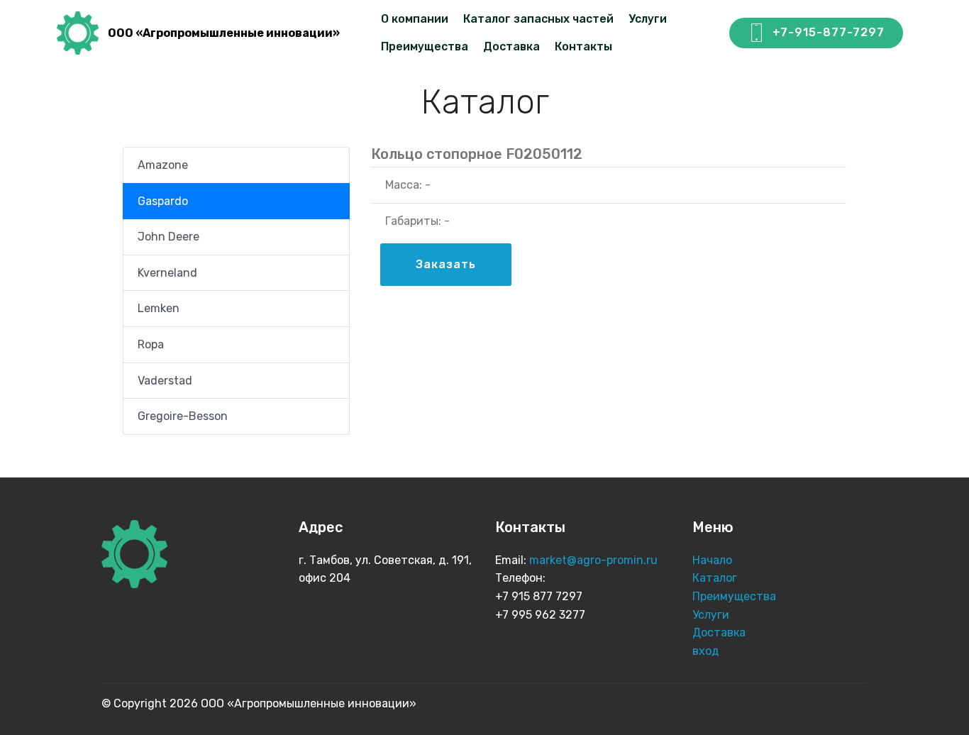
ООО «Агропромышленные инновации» (224, 33)
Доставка (511, 46)
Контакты (583, 46)
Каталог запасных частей (538, 19)
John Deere (168, 236)
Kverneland (167, 273)
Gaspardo (163, 201)
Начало (712, 560)
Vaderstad (165, 380)
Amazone (163, 165)
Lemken (158, 308)
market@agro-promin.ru (594, 560)
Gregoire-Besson (183, 416)
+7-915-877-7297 (829, 32)
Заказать (446, 264)
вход (705, 651)
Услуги (648, 19)
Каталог (716, 578)
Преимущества (424, 46)
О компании (414, 19)
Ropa (151, 344)
